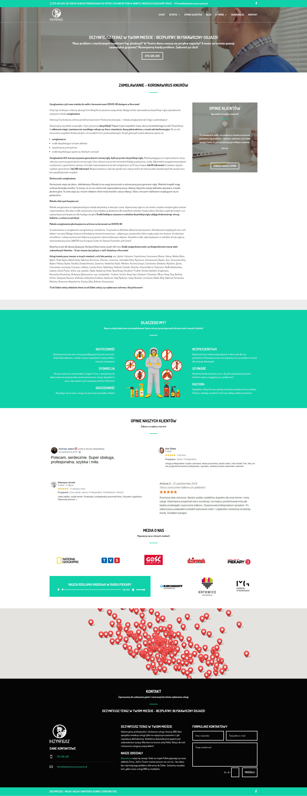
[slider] (139, 589)
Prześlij (250, 772)
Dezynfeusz (126, 758)
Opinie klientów (193, 15)
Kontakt (252, 15)
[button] (161, 643)
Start (162, 15)
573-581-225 (152, 56)
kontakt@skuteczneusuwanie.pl (72, 766)
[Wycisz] (133, 589)
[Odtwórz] (58, 589)
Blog (208, 15)
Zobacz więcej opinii (224, 165)
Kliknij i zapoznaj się (105, 791)
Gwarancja (237, 15)
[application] (100, 589)
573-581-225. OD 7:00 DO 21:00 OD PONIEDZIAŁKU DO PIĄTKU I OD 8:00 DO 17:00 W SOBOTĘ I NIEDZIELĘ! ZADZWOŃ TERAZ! (112, 3)
